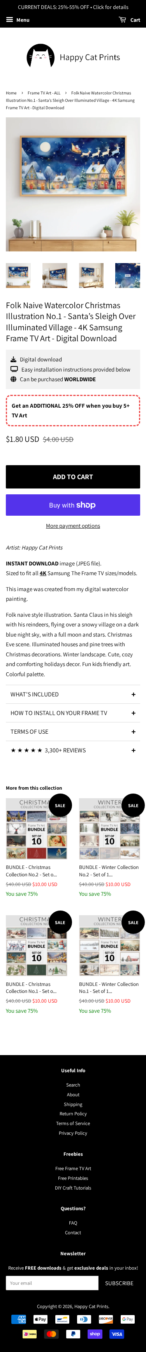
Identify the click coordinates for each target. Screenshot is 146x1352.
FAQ (73, 1222)
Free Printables (73, 1178)
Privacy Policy (73, 1133)
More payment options (73, 525)
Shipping (73, 1104)
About (73, 1094)
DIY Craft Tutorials (73, 1188)
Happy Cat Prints (91, 1306)
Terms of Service (73, 1123)
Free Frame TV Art (73, 1168)
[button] (73, 694)
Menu (22, 19)
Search (73, 1085)
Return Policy (73, 1113)
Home (11, 93)
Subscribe (119, 1283)
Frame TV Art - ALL (44, 93)
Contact (73, 1232)
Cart (134, 19)
